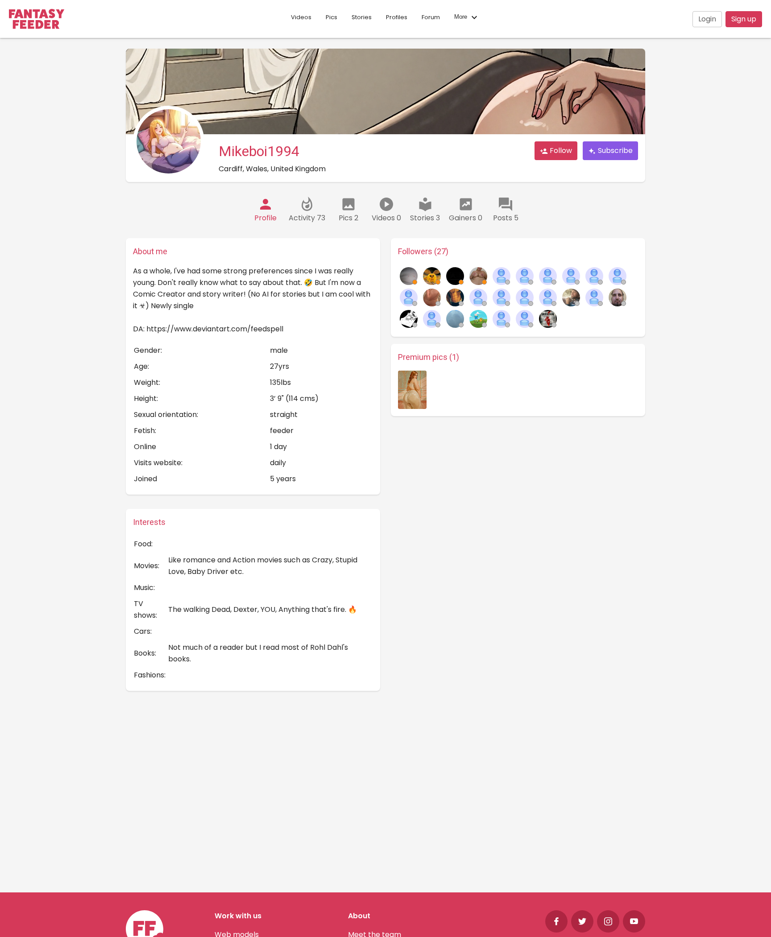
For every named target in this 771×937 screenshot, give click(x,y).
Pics (331, 17)
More (461, 17)
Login (707, 19)
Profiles (396, 17)
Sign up (743, 19)
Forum (431, 17)
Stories (362, 17)
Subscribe (614, 150)
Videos (301, 17)
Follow (560, 150)
